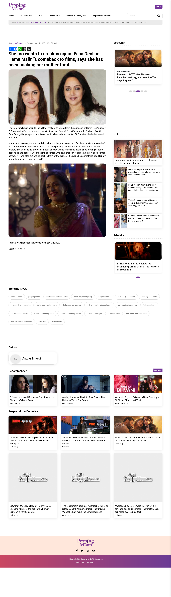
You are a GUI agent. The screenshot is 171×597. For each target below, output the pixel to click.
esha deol (42, 322)
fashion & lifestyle (75, 16)
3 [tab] (138, 91)
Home (11, 16)
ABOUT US (80, 562)
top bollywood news (149, 297)
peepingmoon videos (102, 16)
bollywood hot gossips (72, 305)
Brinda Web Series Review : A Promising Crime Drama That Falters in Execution (138, 266)
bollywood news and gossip (57, 297)
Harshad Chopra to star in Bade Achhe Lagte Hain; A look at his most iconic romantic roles (144, 172)
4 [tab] (142, 91)
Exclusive (13, 447)
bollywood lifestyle (94, 313)
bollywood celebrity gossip (70, 313)
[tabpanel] (138, 67)
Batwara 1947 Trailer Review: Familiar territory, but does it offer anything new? (136, 77)
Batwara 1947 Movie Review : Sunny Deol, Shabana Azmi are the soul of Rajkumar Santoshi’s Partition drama (30, 509)
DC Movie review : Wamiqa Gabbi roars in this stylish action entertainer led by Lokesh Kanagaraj (32, 440)
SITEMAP (90, 562)
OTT (116, 134)
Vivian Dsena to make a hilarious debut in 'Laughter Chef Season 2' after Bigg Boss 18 (143, 203)
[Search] (158, 15)
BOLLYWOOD (23, 22)
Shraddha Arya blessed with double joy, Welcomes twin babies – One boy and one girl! (143, 218)
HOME (14, 22)
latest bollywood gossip (83, 297)
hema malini (57, 322)
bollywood (25, 16)
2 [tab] (134, 91)
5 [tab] (145, 91)
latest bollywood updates (21, 305)
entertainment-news (124, 71)
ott (39, 16)
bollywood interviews (19, 313)
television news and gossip (21, 322)
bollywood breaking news (47, 305)
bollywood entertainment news (99, 305)
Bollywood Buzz (149, 305)
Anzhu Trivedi (17, 43)
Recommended (15, 403)
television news (114, 313)
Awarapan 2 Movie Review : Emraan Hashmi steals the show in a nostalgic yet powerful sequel (83, 440)
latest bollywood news (126, 297)
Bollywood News (105, 297)
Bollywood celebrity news (44, 313)
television (53, 16)
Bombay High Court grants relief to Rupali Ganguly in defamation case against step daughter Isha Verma (143, 187)
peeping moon (34, 297)
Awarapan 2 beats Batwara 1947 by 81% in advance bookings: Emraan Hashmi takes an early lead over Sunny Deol (137, 509)
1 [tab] (130, 91)
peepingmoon (16, 297)
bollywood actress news (127, 305)
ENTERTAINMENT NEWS (38, 22)
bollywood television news (136, 313)
